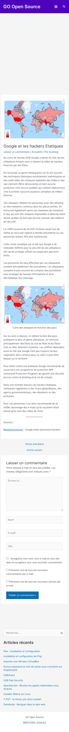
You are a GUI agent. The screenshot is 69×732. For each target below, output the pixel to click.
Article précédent (34, 444)
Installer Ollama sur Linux (17, 694)
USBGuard (9, 675)
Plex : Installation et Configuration (22, 651)
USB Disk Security (13, 680)
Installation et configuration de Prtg (23, 656)
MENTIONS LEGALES (34, 722)
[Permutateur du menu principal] (55, 6)
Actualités (37, 152)
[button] (64, 7)
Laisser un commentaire (16, 152)
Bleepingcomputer (13, 429)
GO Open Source (21, 6)
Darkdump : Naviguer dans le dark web (24, 704)
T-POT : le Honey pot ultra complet (22, 699)
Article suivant (34, 450)
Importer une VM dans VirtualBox (21, 661)
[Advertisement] (34, 49)
